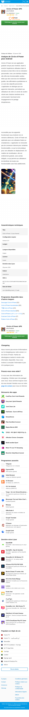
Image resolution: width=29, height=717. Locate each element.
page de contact (6, 386)
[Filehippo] (5, 1)
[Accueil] (2, 6)
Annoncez (4, 685)
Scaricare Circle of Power (8, 316)
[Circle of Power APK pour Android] (3, 12)
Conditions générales (21, 679)
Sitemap (3, 688)
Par (10, 13)
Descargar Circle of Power (8, 302)
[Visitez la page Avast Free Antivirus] (14, 18)
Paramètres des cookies (19, 698)
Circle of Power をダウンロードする (11, 313)
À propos (3, 679)
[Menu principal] (27, 1)
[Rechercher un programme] (24, 1)
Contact (3, 682)
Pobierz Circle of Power (8, 319)
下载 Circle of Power (7, 308)
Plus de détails (14, 669)
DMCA (17, 695)
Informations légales (21, 691)
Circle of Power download (8, 311)
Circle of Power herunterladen (9, 305)
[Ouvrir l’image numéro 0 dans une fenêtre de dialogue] (8, 181)
